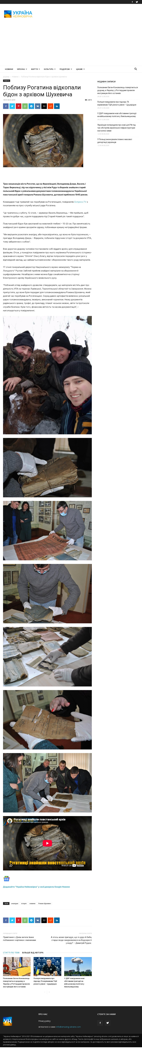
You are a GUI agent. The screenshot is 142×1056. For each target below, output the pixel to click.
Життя (34, 69)
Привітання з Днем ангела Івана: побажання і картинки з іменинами (19, 938)
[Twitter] (137, 2)
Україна (21, 69)
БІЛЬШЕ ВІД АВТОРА (32, 952)
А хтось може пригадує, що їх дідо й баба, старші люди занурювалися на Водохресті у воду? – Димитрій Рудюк (71, 940)
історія (23, 903)
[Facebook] (132, 2)
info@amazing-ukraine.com (68, 1026)
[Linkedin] (57, 106)
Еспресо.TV (80, 202)
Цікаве (79, 69)
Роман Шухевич (44, 903)
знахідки (14, 903)
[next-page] (49, 992)
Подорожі (65, 69)
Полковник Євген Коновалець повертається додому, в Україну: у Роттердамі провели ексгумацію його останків (117, 90)
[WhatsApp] (25, 106)
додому (6, 76)
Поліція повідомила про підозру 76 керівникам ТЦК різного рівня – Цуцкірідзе (45, 981)
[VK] (37, 106)
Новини (9, 69)
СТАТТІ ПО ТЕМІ (11, 952)
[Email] (44, 106)
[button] (135, 69)
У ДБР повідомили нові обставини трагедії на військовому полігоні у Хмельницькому (116, 114)
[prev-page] (44, 992)
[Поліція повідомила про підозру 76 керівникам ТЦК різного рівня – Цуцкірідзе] (47, 966)
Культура (48, 69)
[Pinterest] (18, 106)
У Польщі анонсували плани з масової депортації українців (114, 140)
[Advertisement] (88, 14)
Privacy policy (44, 1021)
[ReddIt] (50, 106)
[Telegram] (31, 106)
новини (32, 903)
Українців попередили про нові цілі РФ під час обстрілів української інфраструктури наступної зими (116, 128)
